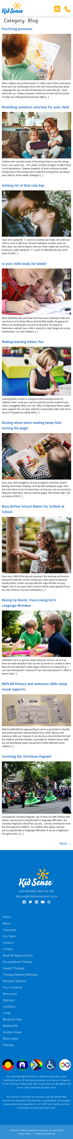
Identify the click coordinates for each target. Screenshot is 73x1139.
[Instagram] (49, 902)
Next (65, 844)
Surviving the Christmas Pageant (26, 756)
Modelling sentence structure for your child (35, 107)
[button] (57, 9)
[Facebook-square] (24, 902)
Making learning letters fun (22, 342)
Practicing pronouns (17, 29)
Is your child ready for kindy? (24, 264)
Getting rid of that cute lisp (23, 185)
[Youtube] (42, 902)
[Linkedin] (36, 902)
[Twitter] (30, 902)
